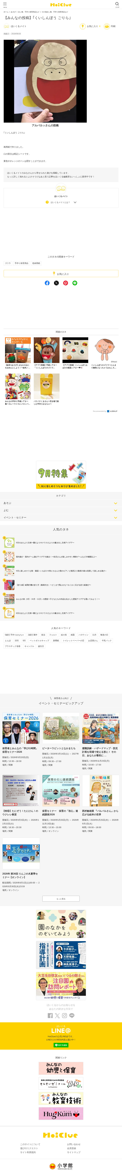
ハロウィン (83, 635)
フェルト (53, 635)
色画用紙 (36, 263)
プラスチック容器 (12, 646)
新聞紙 (56, 640)
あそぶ (7, 503)
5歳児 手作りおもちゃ (14, 635)
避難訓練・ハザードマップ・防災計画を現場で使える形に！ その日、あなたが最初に (100, 752)
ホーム (6, 12)
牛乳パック (107, 640)
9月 (24, 640)
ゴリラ (8, 263)
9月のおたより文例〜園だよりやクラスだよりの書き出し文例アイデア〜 (45, 543)
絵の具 (64, 635)
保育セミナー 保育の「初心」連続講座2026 (60, 813)
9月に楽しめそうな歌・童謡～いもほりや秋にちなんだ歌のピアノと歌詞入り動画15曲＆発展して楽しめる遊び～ (61, 571)
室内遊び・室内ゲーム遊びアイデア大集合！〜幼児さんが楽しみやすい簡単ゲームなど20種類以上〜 (56, 557)
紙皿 (73, 635)
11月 (94, 635)
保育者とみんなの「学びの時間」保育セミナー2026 (20, 750)
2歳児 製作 (32, 635)
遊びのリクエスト (29, 1148)
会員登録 (71, 1148)
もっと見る (61, 899)
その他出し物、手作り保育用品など (55, 12)
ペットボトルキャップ (39, 640)
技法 (43, 635)
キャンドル (29, 646)
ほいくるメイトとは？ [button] (60, 202)
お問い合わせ (73, 1144)
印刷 (113, 26)
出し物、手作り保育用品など (28, 12)
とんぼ (8, 640)
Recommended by (100, 411)
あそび (13, 12)
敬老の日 (104, 635)
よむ (6, 510)
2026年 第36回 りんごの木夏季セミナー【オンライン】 (20, 875)
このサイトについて (30, 1144)
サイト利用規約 (28, 1152)
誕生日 (41, 646)
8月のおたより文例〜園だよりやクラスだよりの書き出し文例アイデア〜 (45, 613)
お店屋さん (93, 640)
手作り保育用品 (21, 263)
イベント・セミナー (15, 517)
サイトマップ (73, 1152)
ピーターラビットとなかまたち (59, 748)
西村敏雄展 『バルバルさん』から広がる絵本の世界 (100, 813)
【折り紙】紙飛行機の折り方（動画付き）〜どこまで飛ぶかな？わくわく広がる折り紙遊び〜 (53, 585)
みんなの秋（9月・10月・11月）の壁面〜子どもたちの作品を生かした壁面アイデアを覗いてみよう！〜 (58, 599)
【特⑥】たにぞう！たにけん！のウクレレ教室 (20, 813)
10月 (17, 640)
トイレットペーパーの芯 (73, 640)
